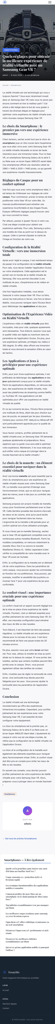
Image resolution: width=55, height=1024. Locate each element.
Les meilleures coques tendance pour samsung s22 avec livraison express (26, 914)
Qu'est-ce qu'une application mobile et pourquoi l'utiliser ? (27, 948)
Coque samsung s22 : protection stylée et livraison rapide (24, 878)
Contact (6, 1008)
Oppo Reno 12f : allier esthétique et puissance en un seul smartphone (27, 923)
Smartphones (11, 50)
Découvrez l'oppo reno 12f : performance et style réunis (27, 931)
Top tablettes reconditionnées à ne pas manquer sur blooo (27, 906)
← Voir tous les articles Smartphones (20, 838)
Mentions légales (10, 1004)
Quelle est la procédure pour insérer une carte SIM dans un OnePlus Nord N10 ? (26, 870)
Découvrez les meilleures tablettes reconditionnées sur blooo (21, 940)
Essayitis (13, 972)
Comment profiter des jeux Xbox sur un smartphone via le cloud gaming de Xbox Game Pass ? (27, 897)
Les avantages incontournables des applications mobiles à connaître (27, 886)
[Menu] (49, 2)
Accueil (5, 85)
